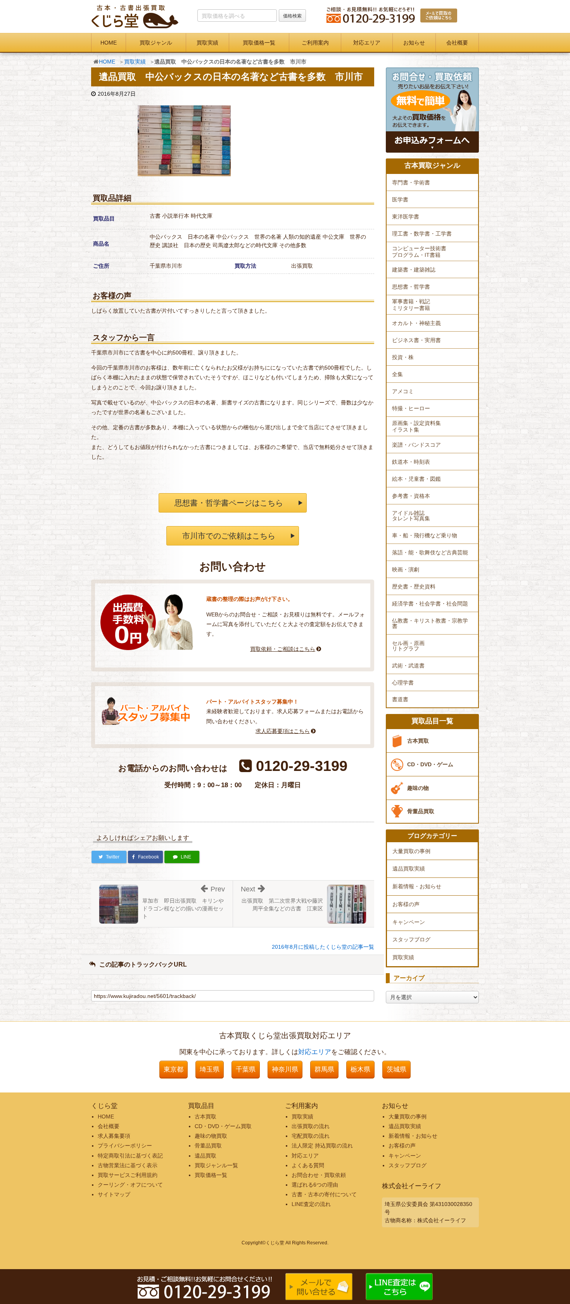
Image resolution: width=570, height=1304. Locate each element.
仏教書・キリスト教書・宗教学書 (430, 623)
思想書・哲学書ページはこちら (228, 503)
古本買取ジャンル (432, 165)
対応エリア (366, 43)
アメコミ (403, 391)
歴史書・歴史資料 (413, 586)
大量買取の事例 (411, 851)
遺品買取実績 (408, 868)
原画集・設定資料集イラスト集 (416, 426)
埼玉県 (209, 1069)
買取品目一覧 (432, 721)
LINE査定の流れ (311, 1204)
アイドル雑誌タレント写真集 (411, 515)
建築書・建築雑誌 (413, 270)
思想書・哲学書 (411, 287)
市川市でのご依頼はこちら (228, 536)
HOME (108, 43)
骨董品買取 (420, 811)
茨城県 (396, 1069)
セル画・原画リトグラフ (408, 646)
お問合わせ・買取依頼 (319, 1175)
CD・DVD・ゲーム (430, 764)
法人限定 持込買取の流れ (322, 1145)
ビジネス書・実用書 (416, 340)
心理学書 (403, 683)
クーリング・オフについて (130, 1185)
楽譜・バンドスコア (416, 445)
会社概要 (457, 43)
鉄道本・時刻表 (411, 462)
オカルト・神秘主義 (416, 323)
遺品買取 (205, 1156)
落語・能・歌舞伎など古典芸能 (430, 552)
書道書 (400, 699)
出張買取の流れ (311, 1126)
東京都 (173, 1069)
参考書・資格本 (411, 496)
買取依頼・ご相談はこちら (282, 649)
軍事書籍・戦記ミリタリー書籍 (411, 304)
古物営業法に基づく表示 (127, 1165)
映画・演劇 (405, 569)
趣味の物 (418, 788)
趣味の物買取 (211, 1136)
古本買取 (418, 741)
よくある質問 (308, 1165)
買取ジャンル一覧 (216, 1165)
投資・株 (403, 357)
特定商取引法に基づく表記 (130, 1156)
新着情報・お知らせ (416, 886)
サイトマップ (114, 1194)
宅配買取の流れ (311, 1136)
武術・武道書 (408, 665)
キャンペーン (408, 922)
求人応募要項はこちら (283, 731)
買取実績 (207, 43)
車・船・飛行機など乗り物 (424, 535)
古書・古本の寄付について (324, 1194)
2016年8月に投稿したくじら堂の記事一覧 (323, 947)
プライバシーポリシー (125, 1145)
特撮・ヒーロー (411, 408)
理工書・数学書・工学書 (422, 234)
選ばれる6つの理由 (315, 1185)
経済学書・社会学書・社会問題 (430, 603)
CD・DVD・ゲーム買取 (223, 1126)
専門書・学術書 (411, 182)
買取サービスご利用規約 (127, 1175)
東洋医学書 (405, 216)
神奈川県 (285, 1069)
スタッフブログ (411, 939)
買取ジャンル (156, 43)
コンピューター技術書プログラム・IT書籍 (419, 251)
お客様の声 (406, 904)
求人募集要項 (114, 1136)
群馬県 (324, 1069)
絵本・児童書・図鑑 (416, 479)
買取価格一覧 (259, 43)
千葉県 (246, 1069)
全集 (397, 374)
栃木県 (360, 1069)
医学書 (400, 199)
